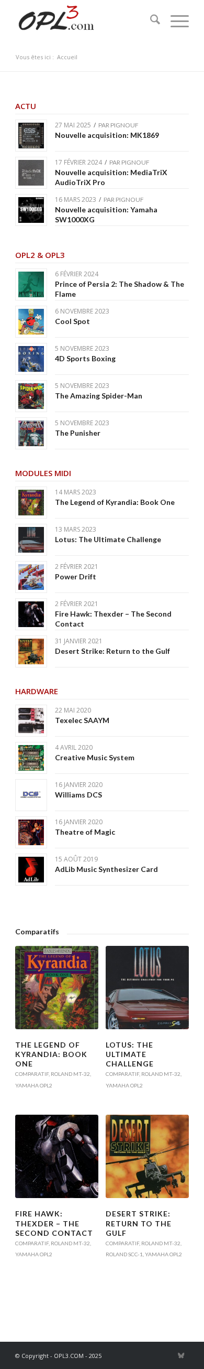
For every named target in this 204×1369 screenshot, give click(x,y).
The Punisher (77, 432)
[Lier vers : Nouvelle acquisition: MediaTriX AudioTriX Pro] (31, 173)
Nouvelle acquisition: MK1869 (107, 135)
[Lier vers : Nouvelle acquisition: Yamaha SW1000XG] (31, 210)
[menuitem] (150, 21)
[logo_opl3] (84, 21)
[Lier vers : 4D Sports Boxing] (31, 359)
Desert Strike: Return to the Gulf (112, 650)
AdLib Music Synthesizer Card (106, 869)
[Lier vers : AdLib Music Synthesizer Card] (31, 869)
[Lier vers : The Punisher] (31, 433)
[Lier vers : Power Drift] (31, 577)
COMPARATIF (32, 1074)
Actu (25, 106)
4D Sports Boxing (85, 358)
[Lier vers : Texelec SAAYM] (31, 721)
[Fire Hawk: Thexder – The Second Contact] (56, 1156)
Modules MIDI (43, 473)
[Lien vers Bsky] (181, 1355)
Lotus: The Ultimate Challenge (108, 539)
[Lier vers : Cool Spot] (31, 322)
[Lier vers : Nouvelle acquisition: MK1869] (31, 135)
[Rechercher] (150, 21)
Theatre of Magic (85, 831)
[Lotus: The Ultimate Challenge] (147, 987)
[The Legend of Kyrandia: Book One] (56, 987)
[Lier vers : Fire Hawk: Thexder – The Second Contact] (31, 614)
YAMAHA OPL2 (33, 1085)
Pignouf (124, 125)
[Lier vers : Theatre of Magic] (31, 832)
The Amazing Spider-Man (98, 395)
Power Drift (75, 576)
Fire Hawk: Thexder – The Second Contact (54, 1223)
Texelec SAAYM (82, 720)
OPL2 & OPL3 (40, 255)
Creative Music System (94, 757)
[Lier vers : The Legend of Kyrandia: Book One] (31, 502)
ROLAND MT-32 (70, 1074)
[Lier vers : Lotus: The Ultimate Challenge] (31, 540)
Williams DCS (78, 794)
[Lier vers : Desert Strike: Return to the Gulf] (31, 651)
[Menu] (174, 21)
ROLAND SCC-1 (124, 1254)
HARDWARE (36, 691)
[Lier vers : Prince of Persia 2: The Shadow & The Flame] (31, 284)
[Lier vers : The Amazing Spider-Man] (31, 396)
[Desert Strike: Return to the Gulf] (147, 1156)
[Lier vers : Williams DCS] (31, 795)
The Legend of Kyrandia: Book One (115, 502)
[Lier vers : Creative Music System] (31, 758)
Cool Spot (72, 321)
